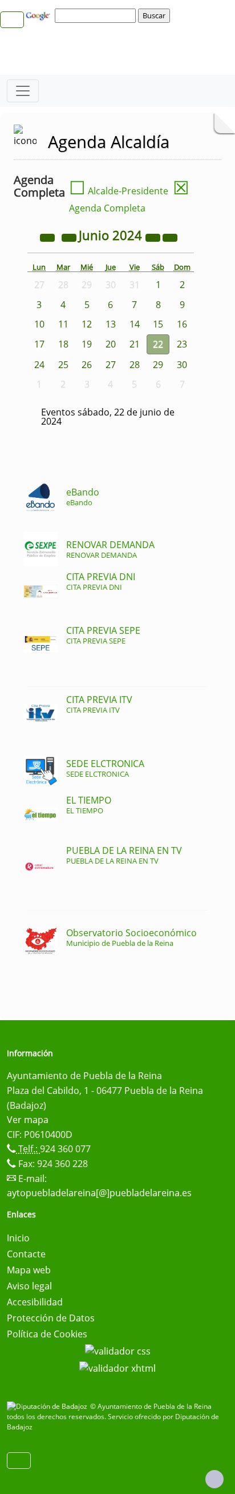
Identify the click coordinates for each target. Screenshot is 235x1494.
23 (182, 344)
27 (111, 364)
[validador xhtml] (117, 1367)
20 (111, 344)
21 (134, 344)
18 (63, 344)
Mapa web (29, 1270)
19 (87, 344)
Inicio (18, 1238)
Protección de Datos (51, 1318)
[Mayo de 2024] (70, 236)
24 (39, 364)
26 (87, 364)
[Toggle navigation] (23, 90)
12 (87, 324)
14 (134, 324)
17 (39, 344)
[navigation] (97, 15)
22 (158, 344)
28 (134, 364)
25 (63, 364)
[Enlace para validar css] (118, 1350)
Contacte (26, 1254)
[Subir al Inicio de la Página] (214, 1479)
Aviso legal (29, 1286)
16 (182, 324)
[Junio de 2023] (48, 236)
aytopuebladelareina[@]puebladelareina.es (99, 1193)
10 (39, 324)
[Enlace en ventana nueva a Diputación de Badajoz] (48, 1406)
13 (111, 324)
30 (182, 364)
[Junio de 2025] (154, 236)
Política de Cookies (47, 1334)
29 (158, 364)
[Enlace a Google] (39, 15)
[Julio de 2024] (170, 236)
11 (63, 324)
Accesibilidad (35, 1302)
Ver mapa (27, 1119)
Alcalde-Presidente (118, 191)
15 (158, 324)
